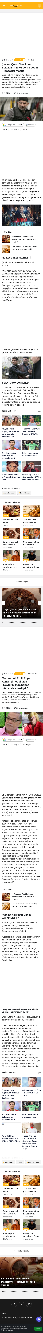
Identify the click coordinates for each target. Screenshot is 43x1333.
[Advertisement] (21, 35)
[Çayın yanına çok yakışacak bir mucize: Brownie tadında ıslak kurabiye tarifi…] (11, 538)
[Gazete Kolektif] (15, 5)
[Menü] (4, 6)
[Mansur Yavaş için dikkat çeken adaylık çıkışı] (21, 603)
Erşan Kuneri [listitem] (8, 1162)
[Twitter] (21, 1304)
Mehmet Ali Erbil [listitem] (33, 1162)
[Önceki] (3, 603)
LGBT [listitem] (20, 1162)
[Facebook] (14, 1304)
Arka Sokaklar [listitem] (9, 493)
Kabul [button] (38, 1329)
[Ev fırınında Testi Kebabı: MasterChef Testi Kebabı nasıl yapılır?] (21, 239)
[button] (39, 6)
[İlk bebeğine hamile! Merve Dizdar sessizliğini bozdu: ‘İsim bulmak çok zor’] (11, 560)
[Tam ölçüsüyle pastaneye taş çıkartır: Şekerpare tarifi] (21, 249)
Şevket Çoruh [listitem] (24, 493)
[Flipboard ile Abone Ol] (30, 125)
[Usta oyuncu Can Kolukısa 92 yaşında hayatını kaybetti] (31, 538)
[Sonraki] (39, 603)
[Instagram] (29, 1304)
